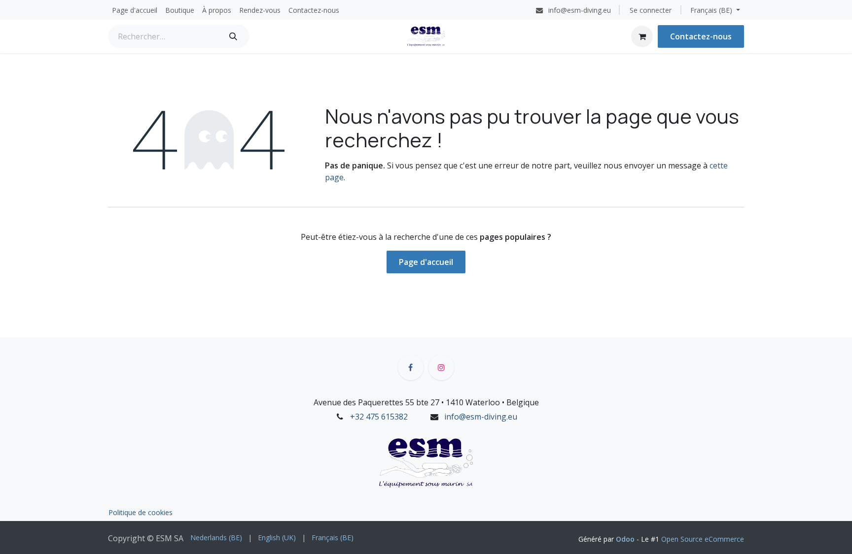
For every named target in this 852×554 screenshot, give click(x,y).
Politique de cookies (140, 512)
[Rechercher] (233, 36)
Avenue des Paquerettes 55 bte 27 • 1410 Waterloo (407, 402)
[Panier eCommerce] (642, 36)
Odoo (626, 539)
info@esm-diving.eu (480, 416)
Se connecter (651, 10)
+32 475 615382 (379, 416)
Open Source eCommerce (702, 539)
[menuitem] (134, 10)
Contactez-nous (701, 36)
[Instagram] (441, 367)
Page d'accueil (426, 262)
